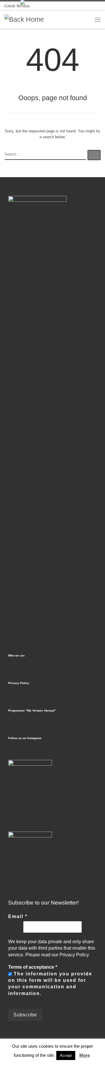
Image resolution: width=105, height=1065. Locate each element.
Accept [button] (66, 1055)
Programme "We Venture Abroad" (32, 710)
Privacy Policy (18, 683)
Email (17, 916)
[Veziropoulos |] (24, 19)
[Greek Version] (17, 5)
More (84, 1055)
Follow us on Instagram (24, 738)
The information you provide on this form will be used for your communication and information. (50, 983)
